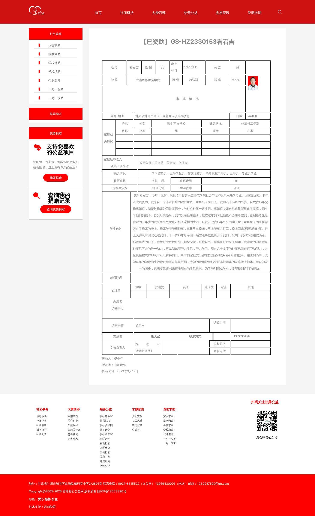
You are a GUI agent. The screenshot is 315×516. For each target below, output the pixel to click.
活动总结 (105, 465)
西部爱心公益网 (73, 491)
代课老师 (54, 80)
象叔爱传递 (74, 429)
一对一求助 (55, 98)
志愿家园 (223, 13)
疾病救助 (54, 54)
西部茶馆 (73, 416)
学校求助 (54, 71)
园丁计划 (105, 429)
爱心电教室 (106, 416)
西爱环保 (105, 447)
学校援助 (54, 63)
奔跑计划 (105, 461)
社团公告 (41, 434)
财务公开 (41, 429)
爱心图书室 (106, 434)
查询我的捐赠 (56, 209)
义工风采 (137, 420)
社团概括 (127, 13)
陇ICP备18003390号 (111, 491)
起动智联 (50, 506)
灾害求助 (54, 45)
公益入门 (137, 429)
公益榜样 (73, 425)
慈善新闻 (73, 434)
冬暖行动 (105, 438)
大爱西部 (159, 13)
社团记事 (41, 420)
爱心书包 (105, 456)
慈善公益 (191, 13)
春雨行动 (105, 443)
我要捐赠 (56, 178)
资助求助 (254, 13)
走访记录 (137, 425)
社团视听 (41, 425)
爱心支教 (137, 416)
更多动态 (73, 438)
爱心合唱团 (106, 425)
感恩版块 (41, 416)
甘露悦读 (105, 420)
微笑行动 (105, 452)
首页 (98, 13)
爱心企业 (73, 420)
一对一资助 (55, 89)
